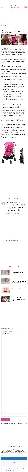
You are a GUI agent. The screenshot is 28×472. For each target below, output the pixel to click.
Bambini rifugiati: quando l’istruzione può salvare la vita (18, 299)
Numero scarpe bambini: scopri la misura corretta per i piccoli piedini (18, 281)
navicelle (3, 130)
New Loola (6, 122)
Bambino (3, 25)
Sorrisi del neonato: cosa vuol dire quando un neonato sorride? (18, 272)
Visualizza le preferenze (14, 465)
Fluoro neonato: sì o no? (18, 289)
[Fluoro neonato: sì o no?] (5, 290)
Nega (14, 462)
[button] (26, 446)
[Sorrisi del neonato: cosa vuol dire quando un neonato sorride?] (5, 272)
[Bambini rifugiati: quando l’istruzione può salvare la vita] (5, 299)
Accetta (14, 458)
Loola (18, 65)
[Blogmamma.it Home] (14, 6)
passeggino (22, 59)
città (7, 49)
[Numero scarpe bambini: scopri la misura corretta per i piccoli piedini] (5, 281)
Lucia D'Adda (4, 27)
